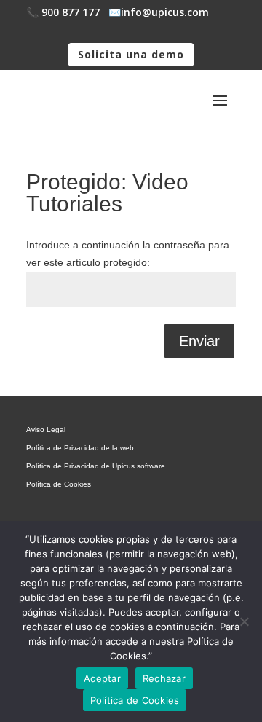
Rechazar (164, 678)
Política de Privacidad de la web (80, 448)
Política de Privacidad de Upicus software (95, 466)
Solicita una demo (131, 54)
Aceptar (102, 678)
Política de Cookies (58, 484)
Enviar (199, 341)
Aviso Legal (46, 429)
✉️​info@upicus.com (158, 12)
